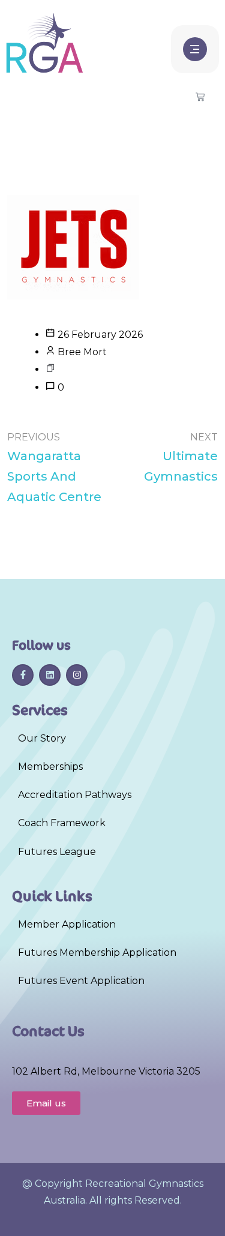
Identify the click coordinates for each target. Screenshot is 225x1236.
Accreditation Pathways (74, 794)
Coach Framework (62, 823)
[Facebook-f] (23, 675)
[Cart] (200, 97)
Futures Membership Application (97, 952)
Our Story (42, 738)
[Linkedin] (50, 675)
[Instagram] (77, 675)
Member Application (67, 924)
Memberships (50, 766)
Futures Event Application (81, 980)
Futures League (57, 851)
